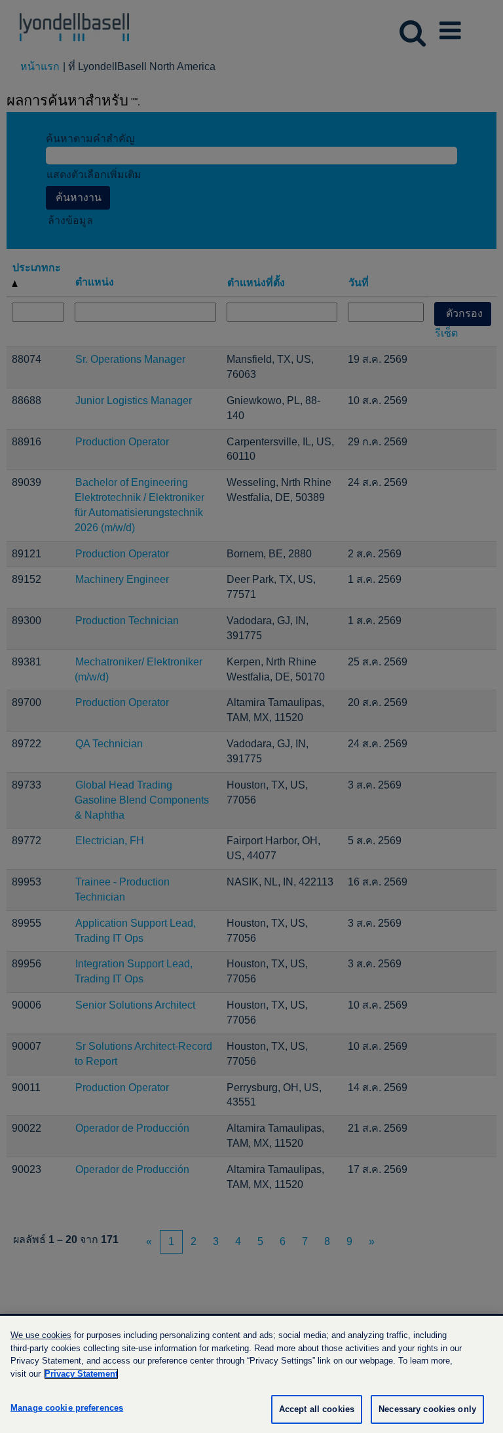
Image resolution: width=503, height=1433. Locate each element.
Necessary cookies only (427, 1409)
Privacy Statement (81, 1374)
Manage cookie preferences (66, 1408)
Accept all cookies (316, 1409)
